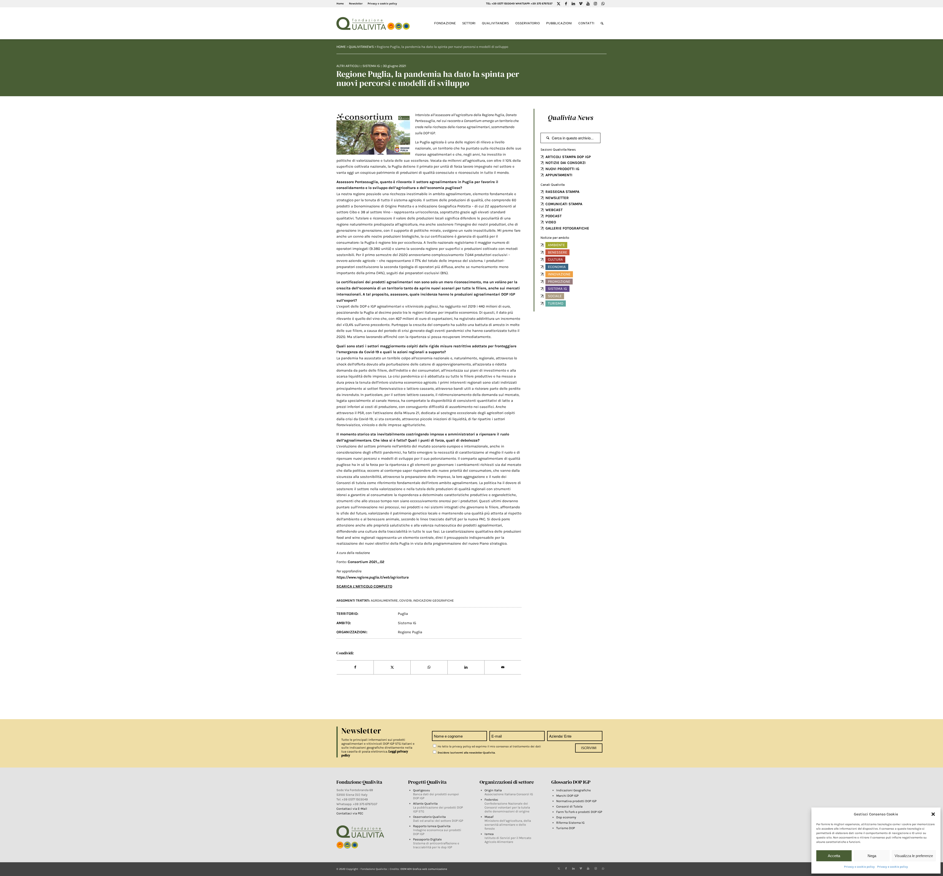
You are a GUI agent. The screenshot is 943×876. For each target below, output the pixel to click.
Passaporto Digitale (427, 839)
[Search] (602, 23)
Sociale (555, 296)
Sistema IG (371, 66)
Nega (872, 856)
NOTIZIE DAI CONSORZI (565, 163)
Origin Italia (493, 790)
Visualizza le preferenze (914, 856)
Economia (557, 267)
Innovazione (559, 274)
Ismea (489, 834)
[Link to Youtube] (588, 3)
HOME (341, 47)
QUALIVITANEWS (361, 47)
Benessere (557, 252)
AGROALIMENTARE (384, 600)
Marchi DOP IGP (567, 795)
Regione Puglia (410, 632)
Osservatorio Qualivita (429, 817)
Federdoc (491, 799)
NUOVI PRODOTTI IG (562, 169)
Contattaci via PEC (349, 813)
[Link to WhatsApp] (603, 3)
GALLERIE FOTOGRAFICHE (567, 228)
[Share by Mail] (503, 667)
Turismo (555, 303)
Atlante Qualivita (425, 803)
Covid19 (405, 600)
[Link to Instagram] (595, 3)
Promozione (559, 281)
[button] (933, 814)
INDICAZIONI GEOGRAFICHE (433, 600)
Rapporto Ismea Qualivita (431, 826)
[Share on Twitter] (392, 667)
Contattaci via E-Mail (352, 808)
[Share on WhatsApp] (429, 667)
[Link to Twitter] (558, 3)
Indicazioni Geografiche (573, 790)
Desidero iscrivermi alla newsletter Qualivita (466, 752)
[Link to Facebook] (565, 3)
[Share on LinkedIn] (466, 667)
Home (340, 3)
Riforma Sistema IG (570, 822)
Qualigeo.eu (421, 790)
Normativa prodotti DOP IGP (576, 801)
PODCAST (553, 216)
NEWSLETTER (557, 198)
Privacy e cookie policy (859, 866)
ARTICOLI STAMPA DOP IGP (568, 157)
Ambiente (556, 245)
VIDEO (550, 222)
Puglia (403, 613)
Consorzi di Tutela (569, 806)
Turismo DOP (565, 828)
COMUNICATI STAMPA (563, 204)
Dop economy (566, 817)
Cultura (555, 259)
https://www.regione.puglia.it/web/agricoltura (372, 577)
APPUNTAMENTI (558, 175)
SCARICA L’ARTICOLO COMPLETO (364, 586)
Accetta (834, 856)
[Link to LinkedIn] (573, 3)
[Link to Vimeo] (580, 3)
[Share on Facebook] (355, 667)
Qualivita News (570, 117)
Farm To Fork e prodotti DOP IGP (579, 812)
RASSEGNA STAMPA (562, 191)
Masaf (489, 817)
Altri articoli (348, 66)
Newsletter (355, 3)
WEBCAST (554, 210)
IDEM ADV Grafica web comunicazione (423, 869)
